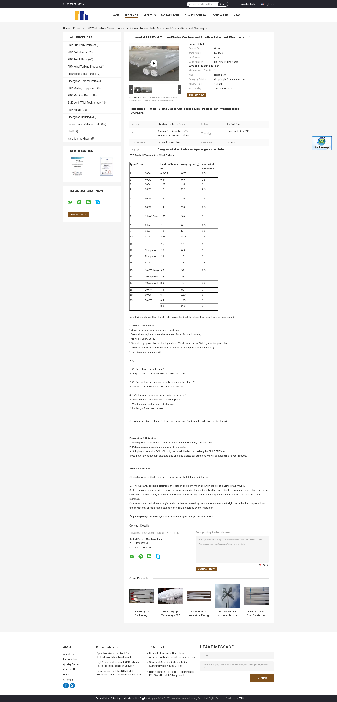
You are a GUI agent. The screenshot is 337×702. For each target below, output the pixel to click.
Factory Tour (170, 15)
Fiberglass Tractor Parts (83, 81)
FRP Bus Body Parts (80, 45)
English (268, 4)
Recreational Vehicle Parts (84, 124)
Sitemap (68, 679)
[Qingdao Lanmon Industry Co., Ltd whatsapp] (81, 202)
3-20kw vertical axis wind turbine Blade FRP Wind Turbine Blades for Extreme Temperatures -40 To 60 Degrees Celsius (227, 613)
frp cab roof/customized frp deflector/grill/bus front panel (114, 655)
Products (131, 15)
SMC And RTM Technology (84, 102)
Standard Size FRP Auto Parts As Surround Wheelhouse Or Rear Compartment (168, 664)
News (237, 15)
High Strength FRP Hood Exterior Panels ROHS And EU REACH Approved (171, 673)
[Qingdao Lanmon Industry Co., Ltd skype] (99, 202)
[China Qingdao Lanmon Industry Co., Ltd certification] (77, 166)
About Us (149, 15)
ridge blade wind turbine (202, 516)
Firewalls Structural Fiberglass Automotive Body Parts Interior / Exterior (172, 655)
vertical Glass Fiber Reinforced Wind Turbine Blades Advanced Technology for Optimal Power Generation (256, 613)
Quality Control (196, 15)
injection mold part (79, 138)
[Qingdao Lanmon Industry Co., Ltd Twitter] (72, 687)
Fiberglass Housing (79, 117)
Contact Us (220, 15)
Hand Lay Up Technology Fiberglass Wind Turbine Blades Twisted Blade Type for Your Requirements (141, 613)
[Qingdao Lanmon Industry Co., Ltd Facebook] (66, 687)
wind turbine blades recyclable (175, 516)
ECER (241, 698)
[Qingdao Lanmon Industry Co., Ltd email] (72, 202)
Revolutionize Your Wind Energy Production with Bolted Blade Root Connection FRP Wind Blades (199, 613)
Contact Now (196, 95)
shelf (71, 131)
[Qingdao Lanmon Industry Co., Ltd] (82, 15)
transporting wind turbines (147, 516)
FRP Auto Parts (77, 52)
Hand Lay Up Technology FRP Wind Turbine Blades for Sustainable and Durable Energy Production (170, 613)
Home (115, 15)
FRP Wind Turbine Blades (100, 28)
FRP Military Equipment (82, 88)
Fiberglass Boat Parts (81, 74)
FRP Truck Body (78, 59)
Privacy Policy (102, 698)
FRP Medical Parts (79, 95)
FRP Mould (74, 109)
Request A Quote (247, 4)
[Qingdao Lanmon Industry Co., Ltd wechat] (90, 202)
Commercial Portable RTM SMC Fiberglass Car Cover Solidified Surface (119, 673)
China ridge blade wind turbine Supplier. (129, 698)
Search (222, 4)
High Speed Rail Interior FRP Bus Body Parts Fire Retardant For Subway (118, 664)
